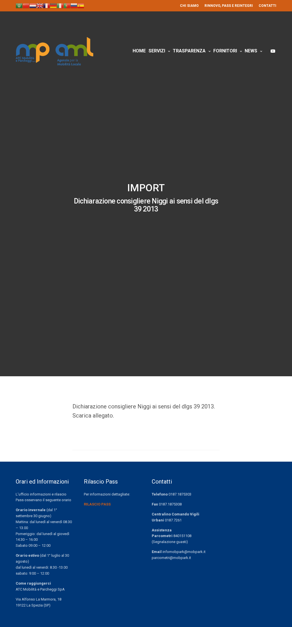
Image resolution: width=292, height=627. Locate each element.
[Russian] (73, 5)
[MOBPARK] (54, 51)
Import (146, 188)
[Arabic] (19, 5)
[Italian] (60, 5)
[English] (39, 5)
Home (139, 51)
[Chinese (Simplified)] (26, 5)
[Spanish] (80, 5)
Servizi (157, 51)
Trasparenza (189, 51)
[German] (53, 5)
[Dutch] (32, 5)
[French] (46, 5)
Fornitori (225, 51)
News (251, 51)
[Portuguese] (67, 5)
